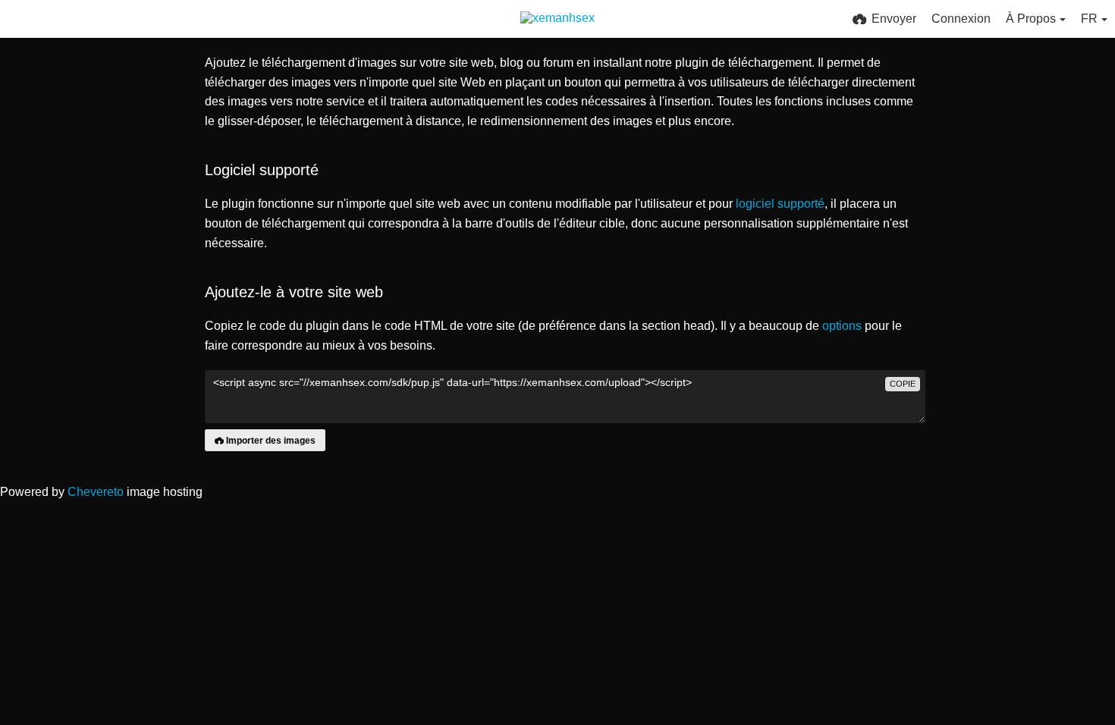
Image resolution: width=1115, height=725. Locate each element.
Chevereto (96, 491)
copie (903, 383)
